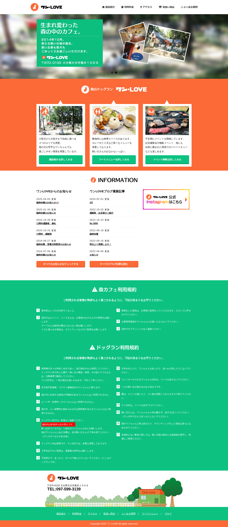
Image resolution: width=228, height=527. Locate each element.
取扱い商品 (109, 513)
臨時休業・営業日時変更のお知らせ (53, 244)
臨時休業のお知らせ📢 (47, 202)
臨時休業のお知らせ (46, 213)
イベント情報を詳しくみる (167, 159)
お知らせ (94, 255)
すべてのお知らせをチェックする (60, 264)
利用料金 (76, 513)
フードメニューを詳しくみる (114, 159)
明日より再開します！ (100, 244)
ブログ (168, 513)
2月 (91, 202)
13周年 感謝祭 (44, 234)
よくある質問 (129, 513)
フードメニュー (150, 513)
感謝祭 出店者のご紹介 (101, 213)
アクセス (92, 513)
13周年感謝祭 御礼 (46, 223)
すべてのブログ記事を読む (114, 264)
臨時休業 (94, 234)
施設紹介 (61, 513)
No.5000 (94, 223)
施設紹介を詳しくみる (60, 159)
